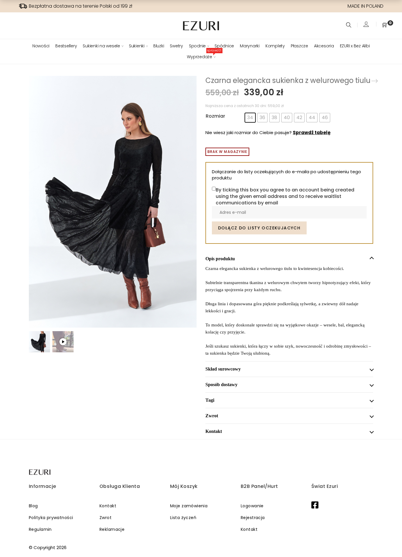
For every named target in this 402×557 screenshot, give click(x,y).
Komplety (275, 46)
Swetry (176, 46)
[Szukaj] (349, 25)
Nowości (40, 46)
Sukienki (136, 46)
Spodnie (197, 46)
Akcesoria (324, 46)
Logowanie (252, 506)
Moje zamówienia (188, 506)
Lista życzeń (183, 518)
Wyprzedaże (201, 57)
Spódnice (224, 46)
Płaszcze (299, 46)
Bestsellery (66, 46)
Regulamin (40, 529)
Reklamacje (111, 529)
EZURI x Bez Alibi (355, 46)
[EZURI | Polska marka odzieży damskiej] (40, 472)
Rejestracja (253, 518)
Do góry (391, 541)
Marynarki (250, 46)
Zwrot (105, 518)
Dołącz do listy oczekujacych (259, 228)
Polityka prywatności (51, 518)
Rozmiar (215, 116)
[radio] (250, 117)
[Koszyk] (385, 25)
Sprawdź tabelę (311, 132)
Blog (33, 506)
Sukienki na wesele (101, 46)
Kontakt (107, 506)
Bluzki (158, 46)
